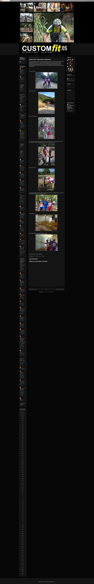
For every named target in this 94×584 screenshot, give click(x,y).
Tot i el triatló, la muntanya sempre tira (22, 168)
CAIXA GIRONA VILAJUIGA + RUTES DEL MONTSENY (22, 375)
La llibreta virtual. (22, 78)
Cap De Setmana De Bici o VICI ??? (22, 183)
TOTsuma (22, 166)
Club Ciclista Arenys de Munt (22, 106)
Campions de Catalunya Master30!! (22, 216)
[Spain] (71, 65)
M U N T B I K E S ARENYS (22, 115)
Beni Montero (21, 400)
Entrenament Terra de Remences (22, 312)
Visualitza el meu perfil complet (70, 111)
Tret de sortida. (21, 352)
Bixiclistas (22, 160)
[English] (69, 59)
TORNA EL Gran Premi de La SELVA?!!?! (22, 332)
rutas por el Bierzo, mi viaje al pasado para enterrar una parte (22, 252)
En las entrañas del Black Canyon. (22, 229)
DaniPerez (22, 324)
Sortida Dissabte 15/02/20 (21, 109)
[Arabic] (70, 71)
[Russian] (72, 68)
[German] (71, 62)
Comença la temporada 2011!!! (22, 363)
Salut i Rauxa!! (21, 122)
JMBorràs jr (22, 289)
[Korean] (72, 70)
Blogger (54, 581)
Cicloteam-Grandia (22, 222)
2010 (22, 415)
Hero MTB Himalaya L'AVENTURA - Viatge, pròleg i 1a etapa (22, 125)
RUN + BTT (22, 207)
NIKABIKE (22, 188)
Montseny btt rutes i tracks (22, 71)
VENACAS (22, 372)
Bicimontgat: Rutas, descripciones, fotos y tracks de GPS (22, 96)
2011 (22, 413)
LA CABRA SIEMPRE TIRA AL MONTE (22, 86)
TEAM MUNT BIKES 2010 (22, 214)
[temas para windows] (70, 64)
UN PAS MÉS (30, 5)
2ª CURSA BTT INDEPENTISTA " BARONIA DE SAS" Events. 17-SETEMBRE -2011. (22, 344)
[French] (72, 59)
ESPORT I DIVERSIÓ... (22, 144)
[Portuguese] (69, 70)
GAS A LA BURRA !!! (22, 318)
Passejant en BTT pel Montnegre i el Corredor (22, 133)
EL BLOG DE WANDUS (22, 389)
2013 (22, 410)
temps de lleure (22, 275)
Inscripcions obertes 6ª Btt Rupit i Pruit (22, 175)
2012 (22, 412)
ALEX (69, 104)
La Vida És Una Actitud (22, 181)
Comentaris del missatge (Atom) (49, 291)
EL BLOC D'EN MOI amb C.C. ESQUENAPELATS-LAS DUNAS (22, 260)
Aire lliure (22, 234)
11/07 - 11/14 (23, 438)
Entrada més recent (33, 289)
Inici (46, 289)
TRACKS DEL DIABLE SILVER (22, 284)
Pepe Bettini (22, 368)
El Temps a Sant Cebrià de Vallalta (70, 86)
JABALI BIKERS (21, 151)
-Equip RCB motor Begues (22, 196)
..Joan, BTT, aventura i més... (22, 248)
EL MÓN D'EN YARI (22, 282)
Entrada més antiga (60, 289)
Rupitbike (22, 173)
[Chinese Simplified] (72, 71)
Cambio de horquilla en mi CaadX (22, 100)
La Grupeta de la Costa (22, 382)
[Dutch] (71, 68)
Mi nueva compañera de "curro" (22, 89)
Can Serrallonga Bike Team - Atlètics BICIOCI (22, 339)
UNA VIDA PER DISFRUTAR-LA (22, 360)
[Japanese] (71, 70)
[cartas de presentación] (70, 67)
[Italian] (69, 68)
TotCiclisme (22, 330)
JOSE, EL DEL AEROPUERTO (22, 190)
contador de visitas (70, 80)
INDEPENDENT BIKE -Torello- (22, 404)
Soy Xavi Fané (21, 227)
